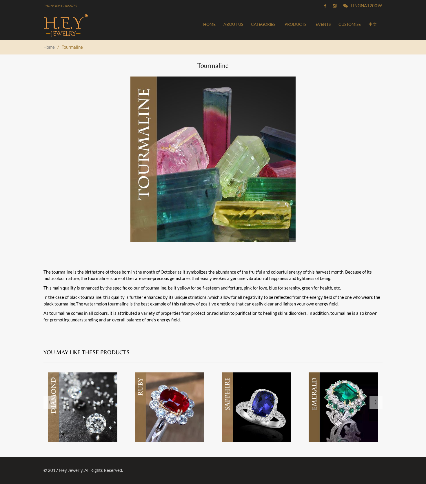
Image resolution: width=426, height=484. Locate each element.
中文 (373, 24)
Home (49, 47)
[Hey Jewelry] (81, 25)
